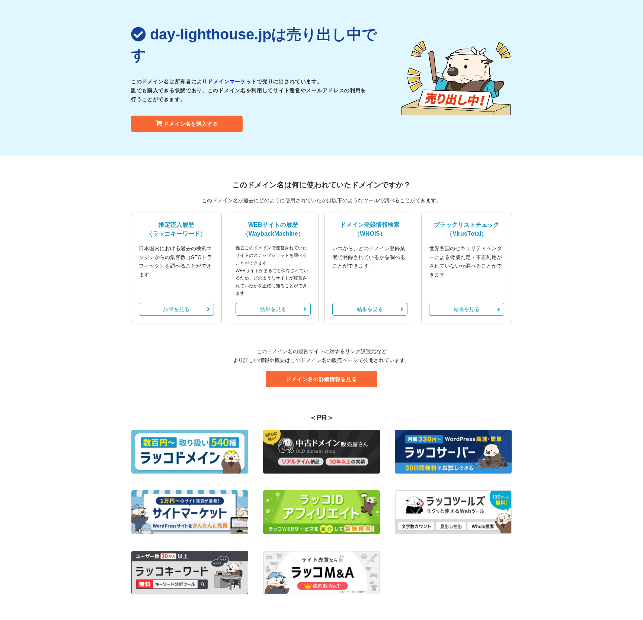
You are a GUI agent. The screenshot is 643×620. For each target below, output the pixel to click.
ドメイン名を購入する (191, 124)
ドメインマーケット (232, 81)
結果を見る (176, 309)
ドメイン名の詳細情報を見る (321, 379)
